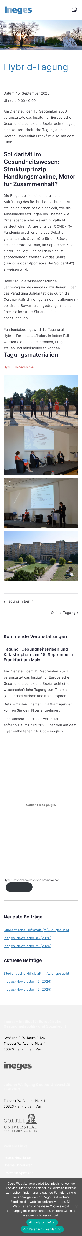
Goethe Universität (18, 1165)
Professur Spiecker (18, 1173)
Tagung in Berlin (20, 601)
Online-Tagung (63, 612)
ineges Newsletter (17, 1157)
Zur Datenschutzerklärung (42, 1229)
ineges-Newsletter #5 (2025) (27, 946)
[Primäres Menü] (74, 10)
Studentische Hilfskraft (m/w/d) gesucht (36, 930)
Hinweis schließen (42, 1222)
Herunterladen (24, 367)
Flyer (7, 367)
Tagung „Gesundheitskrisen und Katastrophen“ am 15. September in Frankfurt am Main (39, 654)
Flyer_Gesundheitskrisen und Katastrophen (31, 880)
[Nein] (76, 1207)
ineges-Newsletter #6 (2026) (27, 938)
